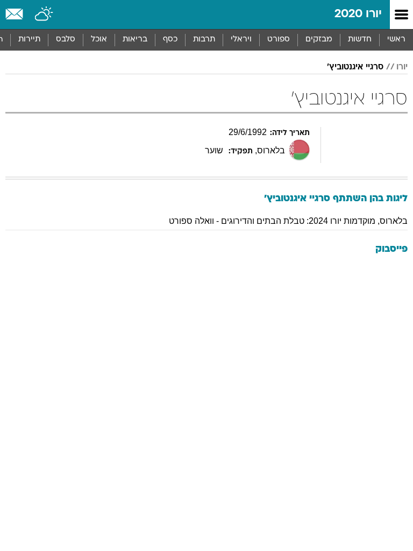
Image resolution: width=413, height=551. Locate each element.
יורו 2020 (358, 14)
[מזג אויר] (44, 14)
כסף (170, 40)
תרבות (204, 40)
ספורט (278, 40)
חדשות (360, 40)
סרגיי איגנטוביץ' (355, 67)
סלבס (65, 40)
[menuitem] (359, 40)
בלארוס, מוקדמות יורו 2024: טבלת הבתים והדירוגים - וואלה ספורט (288, 220)
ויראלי (241, 40)
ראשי (396, 40)
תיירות (29, 40)
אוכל (99, 40)
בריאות (135, 40)
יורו (402, 67)
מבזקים (318, 40)
